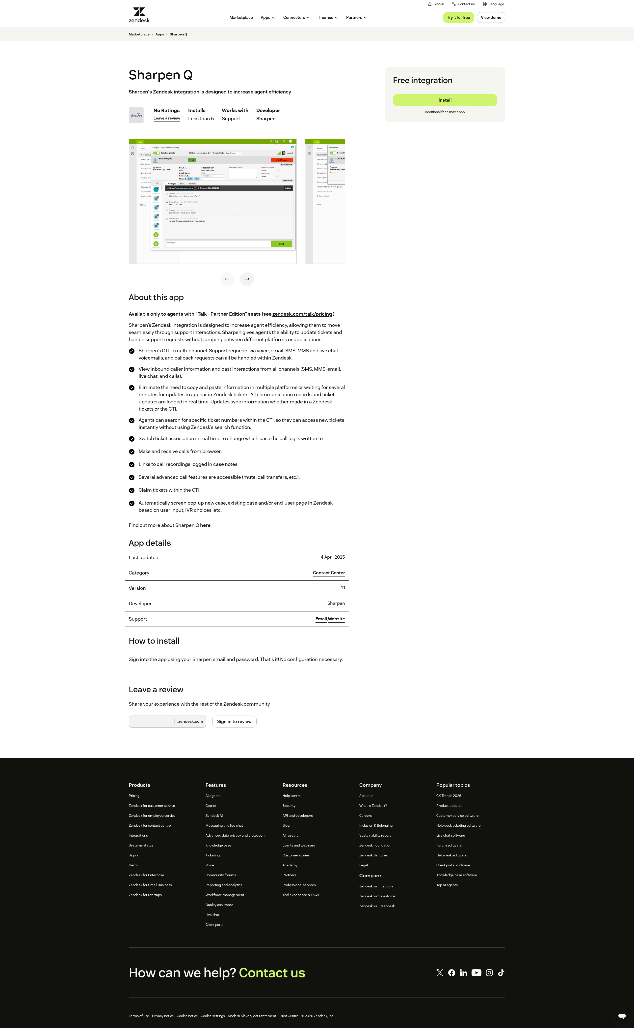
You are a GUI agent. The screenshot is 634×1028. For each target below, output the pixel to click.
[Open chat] (622, 1016)
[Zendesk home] (141, 15)
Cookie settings (213, 1016)
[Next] (247, 279)
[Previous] (227, 279)
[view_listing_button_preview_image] (213, 201)
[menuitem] (493, 4)
